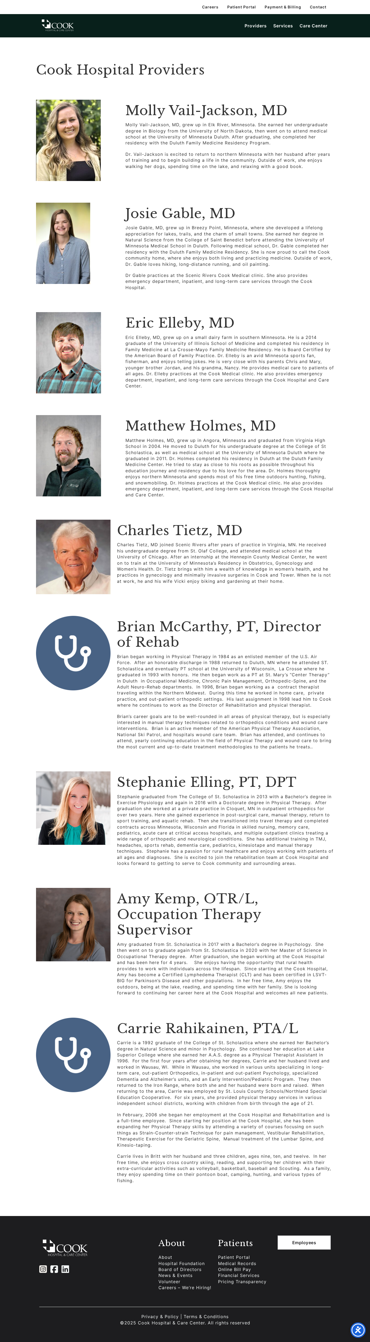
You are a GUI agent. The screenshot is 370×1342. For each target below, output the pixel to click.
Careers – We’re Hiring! (184, 1287)
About (165, 1257)
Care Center (313, 25)
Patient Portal (241, 7)
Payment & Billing (283, 7)
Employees (304, 1242)
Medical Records (237, 1263)
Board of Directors (180, 1269)
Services (283, 25)
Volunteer (169, 1281)
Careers (210, 7)
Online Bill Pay (234, 1269)
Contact (318, 7)
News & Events (175, 1275)
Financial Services (238, 1275)
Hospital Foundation (181, 1263)
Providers (256, 25)
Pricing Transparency (242, 1281)
